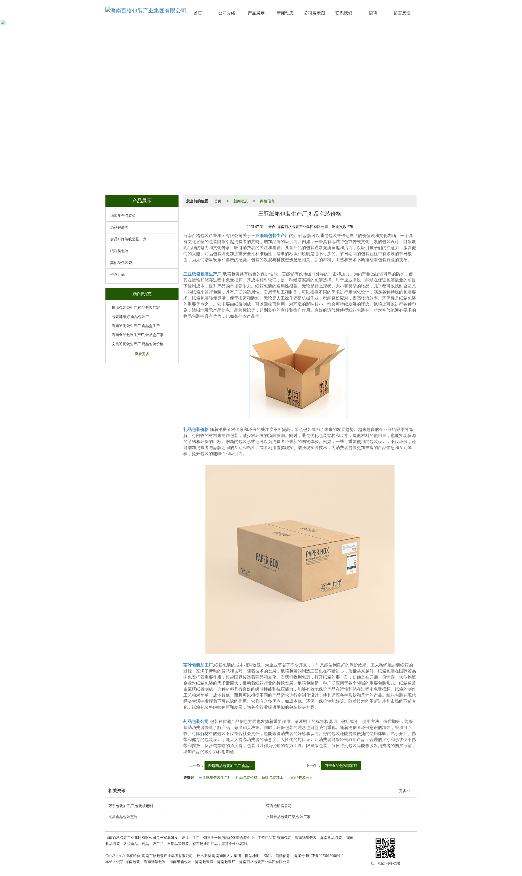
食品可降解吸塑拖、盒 (128, 239)
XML (267, 856)
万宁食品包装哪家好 (341, 765)
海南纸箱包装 (155, 862)
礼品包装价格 (246, 777)
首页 (198, 13)
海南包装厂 (226, 862)
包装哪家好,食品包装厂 (130, 317)
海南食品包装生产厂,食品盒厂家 (137, 335)
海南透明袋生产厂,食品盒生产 (136, 326)
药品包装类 (119, 227)
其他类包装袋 (121, 263)
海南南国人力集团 (226, 856)
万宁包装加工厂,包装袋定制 (130, 806)
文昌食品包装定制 (122, 817)
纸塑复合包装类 (123, 215)
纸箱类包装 (119, 251)
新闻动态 (285, 13)
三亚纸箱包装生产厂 (215, 777)
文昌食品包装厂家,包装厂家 (288, 817)
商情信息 (267, 200)
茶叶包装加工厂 (274, 777)
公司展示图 (314, 13)
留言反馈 (402, 13)
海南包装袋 (204, 862)
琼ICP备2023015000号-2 (324, 856)
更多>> (405, 791)
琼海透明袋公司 (279, 806)
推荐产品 (117, 274)
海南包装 (132, 862)
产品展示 (256, 13)
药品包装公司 (302, 777)
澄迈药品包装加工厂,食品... (230, 765)
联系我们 (343, 13)
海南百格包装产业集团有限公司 (167, 856)
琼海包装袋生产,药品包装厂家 (136, 308)
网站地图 (252, 856)
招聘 (373, 13)
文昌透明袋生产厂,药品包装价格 (137, 344)
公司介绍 (226, 13)
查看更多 (142, 354)
